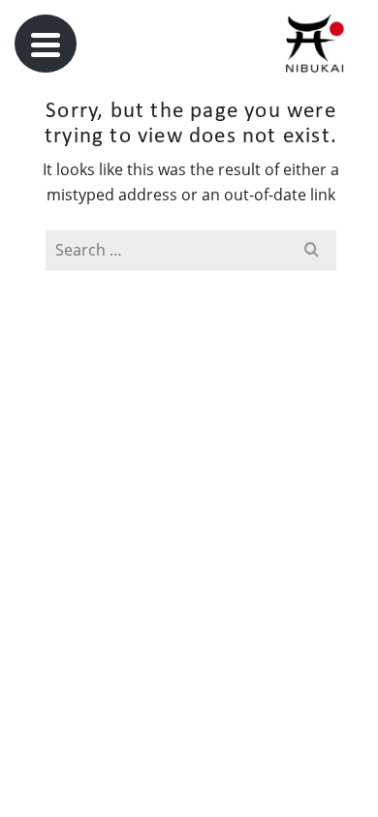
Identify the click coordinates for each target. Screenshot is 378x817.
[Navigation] (46, 44)
